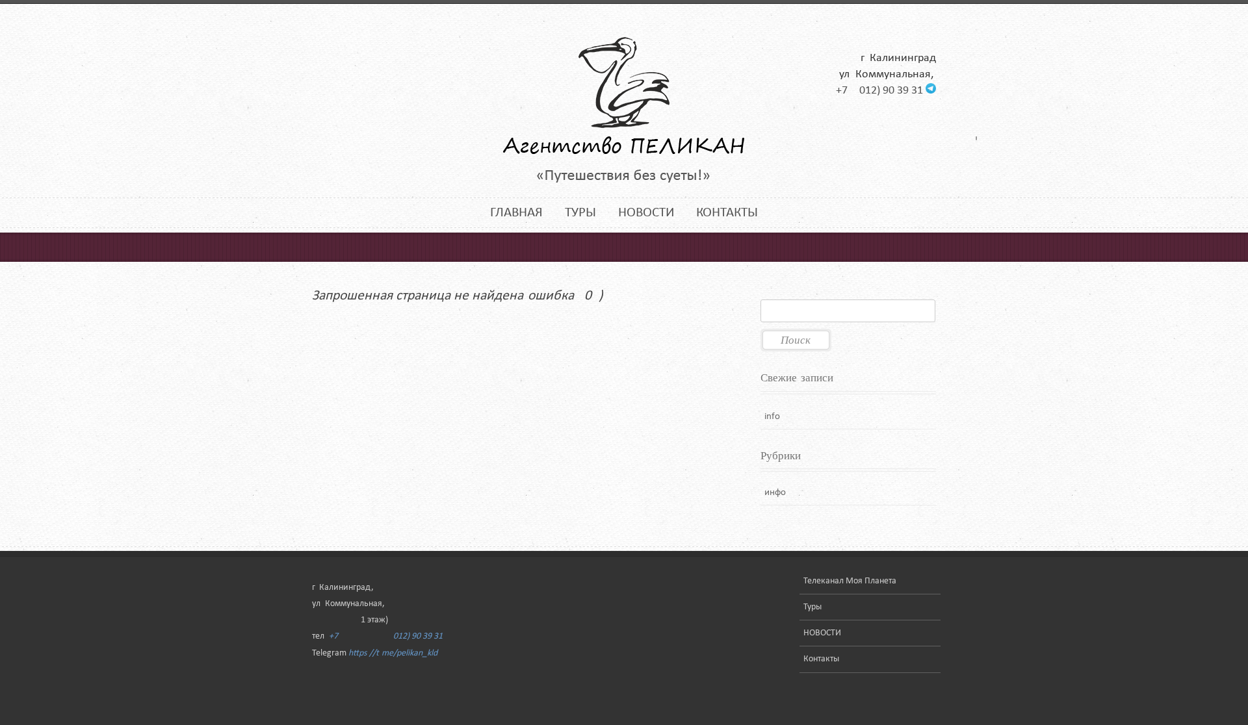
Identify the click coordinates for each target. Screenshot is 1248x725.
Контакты (727, 213)
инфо (775, 493)
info (772, 417)
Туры (580, 213)
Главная (516, 213)
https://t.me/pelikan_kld (392, 653)
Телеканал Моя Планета (849, 581)
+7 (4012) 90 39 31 (879, 90)
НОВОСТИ (646, 213)
